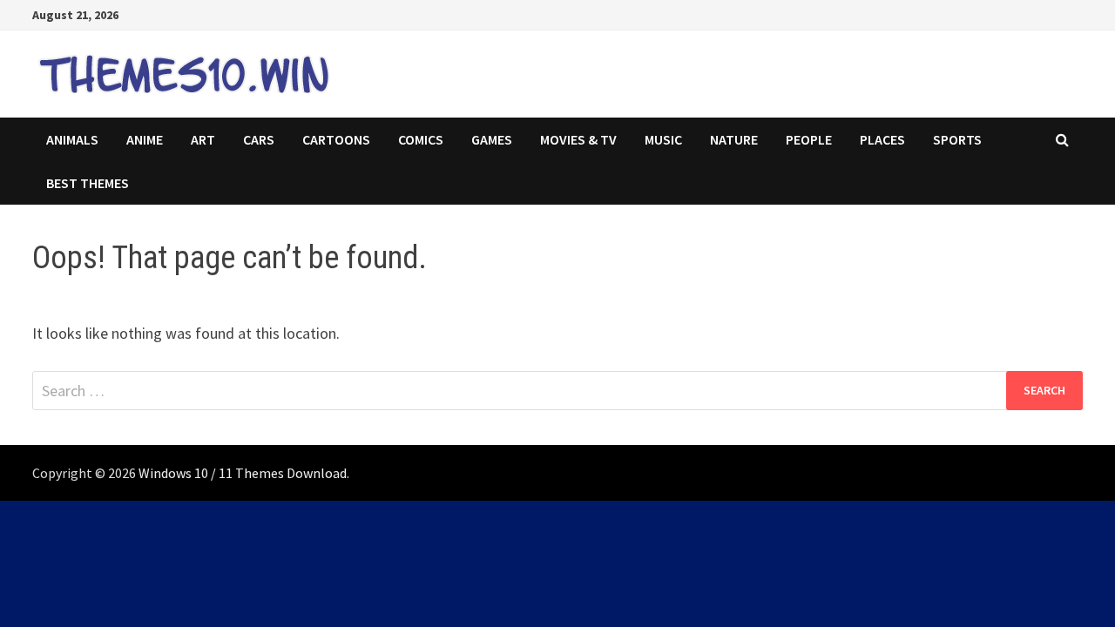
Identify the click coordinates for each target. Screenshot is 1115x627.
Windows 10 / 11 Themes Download (243, 473)
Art (203, 139)
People (809, 139)
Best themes (87, 183)
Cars (258, 139)
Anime (144, 139)
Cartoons (336, 139)
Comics (420, 139)
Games (491, 139)
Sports (957, 139)
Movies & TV (578, 139)
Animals (72, 139)
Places (882, 139)
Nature (734, 139)
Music (663, 139)
